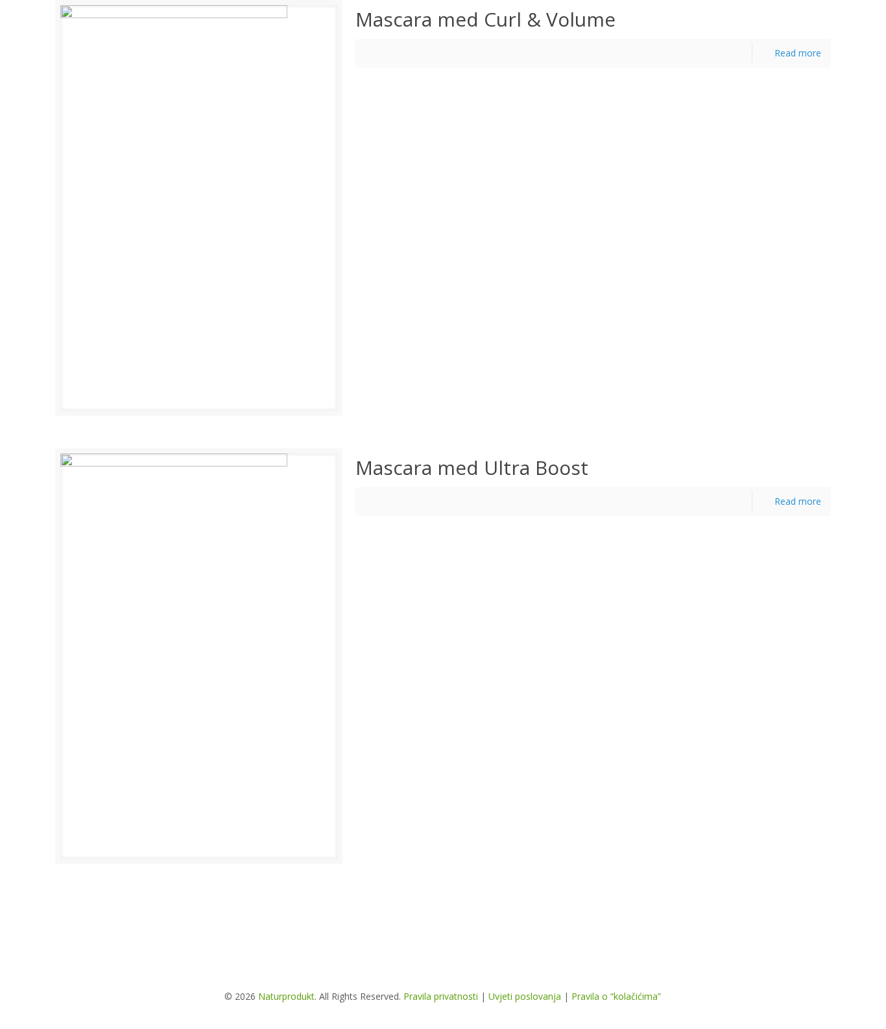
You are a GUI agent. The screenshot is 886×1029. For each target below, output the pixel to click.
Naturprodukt (286, 996)
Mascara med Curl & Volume (485, 19)
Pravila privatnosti (440, 996)
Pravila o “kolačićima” (616, 996)
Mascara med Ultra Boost (471, 467)
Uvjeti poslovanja (524, 996)
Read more (797, 53)
